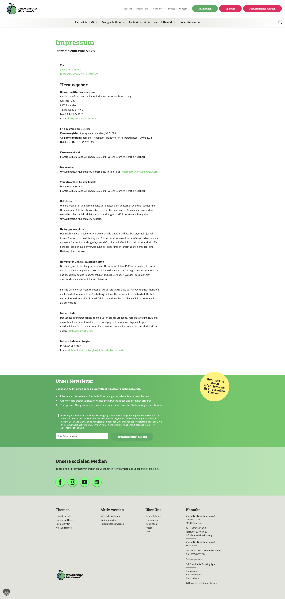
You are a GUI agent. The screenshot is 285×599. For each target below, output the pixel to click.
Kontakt (183, 8)
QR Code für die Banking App (200, 564)
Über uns (127, 8)
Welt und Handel (64, 527)
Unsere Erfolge (153, 516)
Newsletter (158, 8)
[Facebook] (60, 482)
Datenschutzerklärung (81, 331)
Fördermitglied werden (262, 8)
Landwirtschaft (84, 22)
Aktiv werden (112, 509)
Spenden (230, 8)
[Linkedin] (96, 482)
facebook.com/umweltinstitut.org (79, 74)
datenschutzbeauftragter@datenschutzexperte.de (96, 350)
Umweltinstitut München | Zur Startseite (22, 9)
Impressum (192, 570)
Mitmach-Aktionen (110, 516)
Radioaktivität (138, 22)
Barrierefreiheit (194, 574)
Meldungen (151, 524)
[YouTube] (84, 482)
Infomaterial (142, 8)
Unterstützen (188, 22)
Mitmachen (205, 8)
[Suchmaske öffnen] (280, 22)
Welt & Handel (163, 22)
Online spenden (108, 520)
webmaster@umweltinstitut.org (140, 171)
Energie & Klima (111, 22)
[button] (6, 592)
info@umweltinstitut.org (82, 118)
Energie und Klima (65, 520)
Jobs (147, 531)
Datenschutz (192, 578)
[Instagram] (72, 482)
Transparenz (151, 520)
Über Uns (153, 509)
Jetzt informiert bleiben (132, 436)
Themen (63, 509)
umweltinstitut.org (70, 69)
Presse (171, 8)
